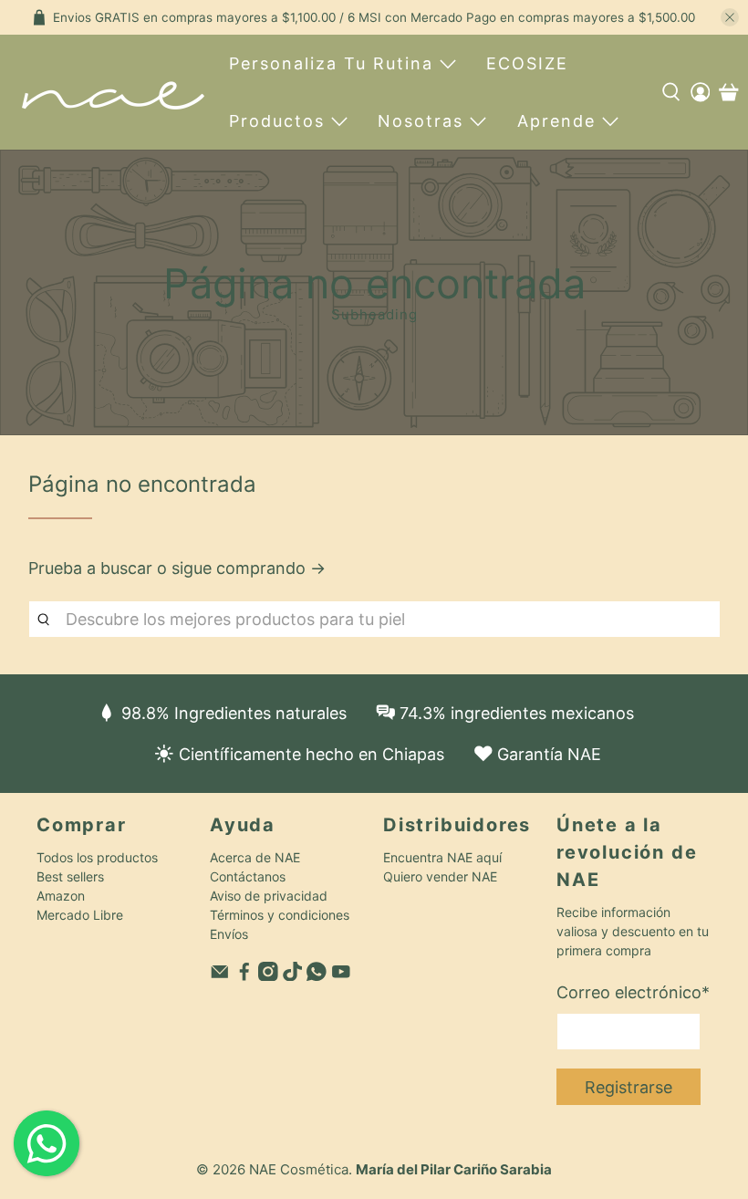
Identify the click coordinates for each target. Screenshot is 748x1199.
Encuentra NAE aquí (442, 857)
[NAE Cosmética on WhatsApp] (316, 976)
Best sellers (70, 876)
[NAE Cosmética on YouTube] (341, 976)
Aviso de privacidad (268, 895)
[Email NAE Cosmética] (220, 976)
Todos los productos (97, 857)
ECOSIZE (527, 63)
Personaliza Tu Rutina (331, 63)
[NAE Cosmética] (113, 92)
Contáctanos (248, 876)
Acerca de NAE (255, 857)
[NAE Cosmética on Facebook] (244, 976)
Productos (277, 120)
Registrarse (628, 1087)
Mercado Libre (79, 915)
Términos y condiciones (279, 915)
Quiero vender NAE (440, 876)
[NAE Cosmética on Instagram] (268, 976)
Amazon (60, 895)
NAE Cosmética (298, 1169)
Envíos (229, 934)
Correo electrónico (633, 992)
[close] (730, 17)
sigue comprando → (248, 568)
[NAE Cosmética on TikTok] (293, 976)
